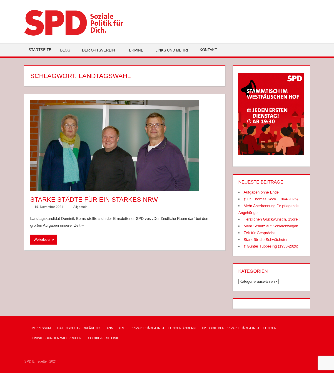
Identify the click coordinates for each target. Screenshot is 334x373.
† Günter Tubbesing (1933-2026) (271, 246)
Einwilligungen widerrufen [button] (57, 338)
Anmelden (115, 328)
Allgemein (80, 207)
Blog (65, 50)
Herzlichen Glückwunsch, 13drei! (272, 219)
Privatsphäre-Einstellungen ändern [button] (163, 328)
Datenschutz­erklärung (78, 328)
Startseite (40, 50)
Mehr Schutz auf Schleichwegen (271, 226)
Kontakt (208, 50)
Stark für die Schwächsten (266, 240)
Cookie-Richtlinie (103, 338)
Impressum (41, 328)
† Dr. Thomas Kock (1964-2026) (271, 199)
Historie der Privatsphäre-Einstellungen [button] (239, 328)
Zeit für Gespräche (259, 233)
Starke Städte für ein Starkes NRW (94, 199)
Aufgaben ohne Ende (261, 192)
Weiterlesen (42, 239)
